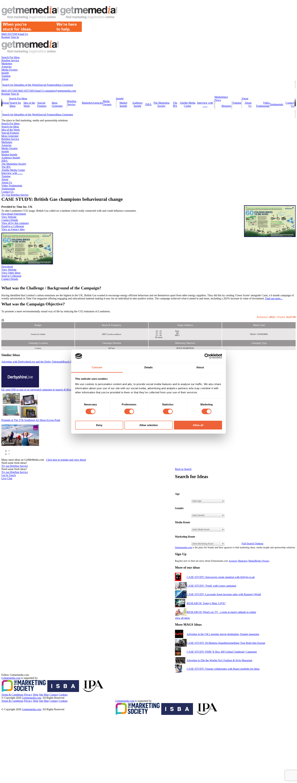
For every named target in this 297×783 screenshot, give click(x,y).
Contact (54, 694)
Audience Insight (137, 104)
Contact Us (7, 191)
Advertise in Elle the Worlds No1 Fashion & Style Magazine (219, 660)
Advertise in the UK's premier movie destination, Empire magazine (223, 634)
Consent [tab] (97, 367)
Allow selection (148, 425)
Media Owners (9, 69)
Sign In (15, 93)
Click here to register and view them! (66, 459)
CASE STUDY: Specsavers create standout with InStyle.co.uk (221, 577)
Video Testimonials (263, 104)
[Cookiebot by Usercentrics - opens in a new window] (207, 356)
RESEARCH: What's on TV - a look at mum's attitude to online (221, 612)
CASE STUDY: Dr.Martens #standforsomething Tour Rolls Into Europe (226, 642)
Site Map (44, 694)
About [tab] (200, 367)
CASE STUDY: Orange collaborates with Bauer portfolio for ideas (223, 668)
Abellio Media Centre (187, 104)
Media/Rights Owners (258, 560)
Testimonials (276, 104)
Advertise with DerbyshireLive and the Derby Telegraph (37, 361)
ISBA (148, 104)
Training (5, 75)
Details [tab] (148, 367)
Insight (5, 72)
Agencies (6, 66)
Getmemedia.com (183, 547)
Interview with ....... (205, 104)
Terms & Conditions (12, 694)
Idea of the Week (29, 84)
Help (35, 694)
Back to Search (183, 469)
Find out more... (274, 298)
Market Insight (123, 104)
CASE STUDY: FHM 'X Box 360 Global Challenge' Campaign (222, 651)
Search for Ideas (11, 84)
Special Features (47, 84)
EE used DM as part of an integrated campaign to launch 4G (47, 389)
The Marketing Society (161, 104)
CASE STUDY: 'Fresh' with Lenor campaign (211, 585)
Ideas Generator (64, 84)
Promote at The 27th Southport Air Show (30, 420)
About (4, 79)
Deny (99, 425)
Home (5, 102)
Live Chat (6, 478)
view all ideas (182, 618)
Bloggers (226, 105)
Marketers (6, 63)
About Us (6, 182)
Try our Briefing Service (14, 465)
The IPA (175, 104)
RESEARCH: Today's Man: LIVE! (206, 603)
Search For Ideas (10, 57)
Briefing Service (10, 60)
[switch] (129, 411)
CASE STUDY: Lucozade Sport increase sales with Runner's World (224, 594)
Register (5, 93)
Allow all (198, 425)
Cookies (63, 694)
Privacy (28, 694)
